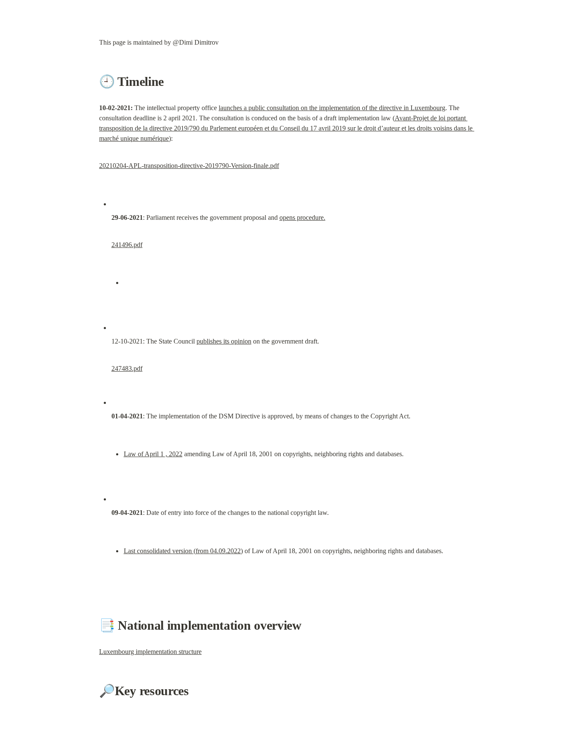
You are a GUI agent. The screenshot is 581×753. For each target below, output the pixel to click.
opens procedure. (302, 217)
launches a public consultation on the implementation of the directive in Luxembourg (332, 107)
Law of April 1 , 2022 (153, 453)
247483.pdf (126, 368)
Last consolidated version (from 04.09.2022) (183, 550)
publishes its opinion (224, 341)
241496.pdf (126, 244)
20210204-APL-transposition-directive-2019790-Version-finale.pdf (189, 165)
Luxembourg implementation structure (150, 651)
